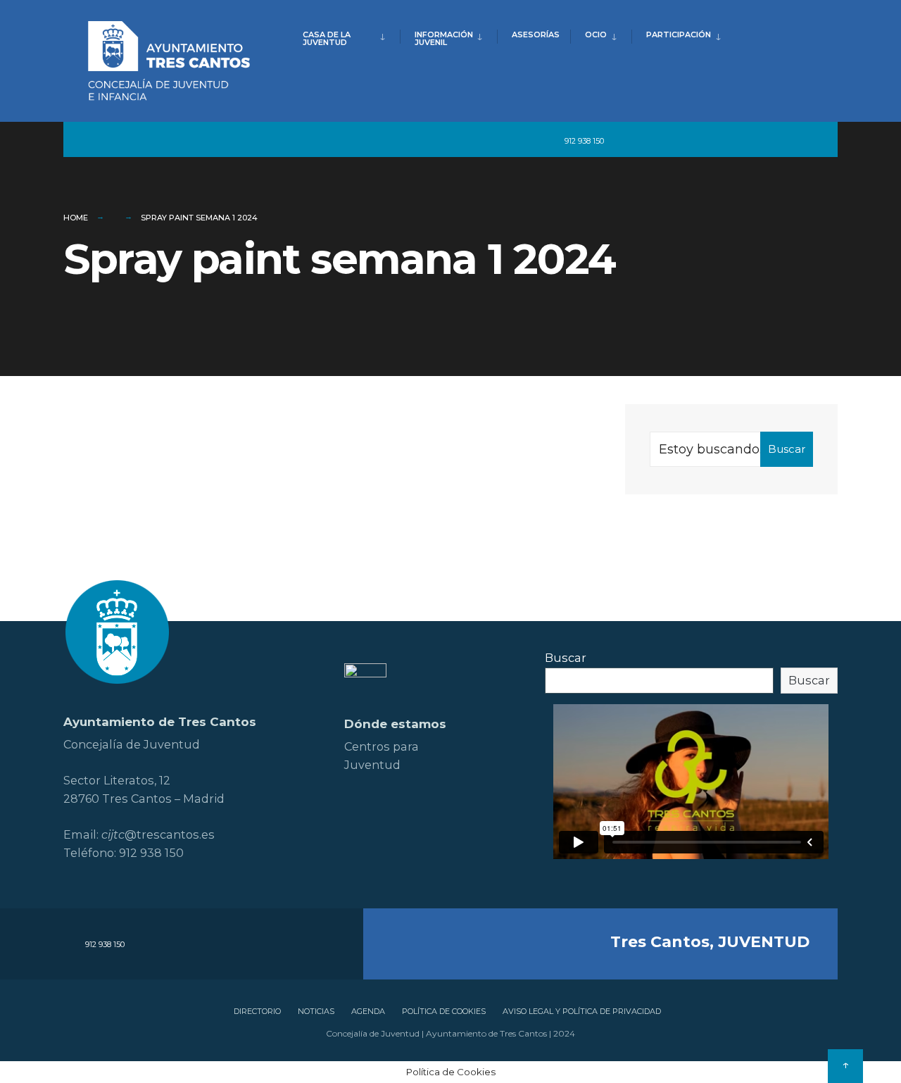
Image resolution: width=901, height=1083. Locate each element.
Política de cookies (444, 1011)
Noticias (316, 1011)
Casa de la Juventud (327, 38)
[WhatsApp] (778, 139)
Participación (678, 34)
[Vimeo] (753, 139)
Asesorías (536, 34)
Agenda (368, 1011)
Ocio (596, 34)
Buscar (786, 449)
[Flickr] (702, 139)
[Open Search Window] (804, 139)
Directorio (257, 1011)
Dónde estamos (395, 724)
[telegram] (624, 139)
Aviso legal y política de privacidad (582, 1011)
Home (75, 218)
